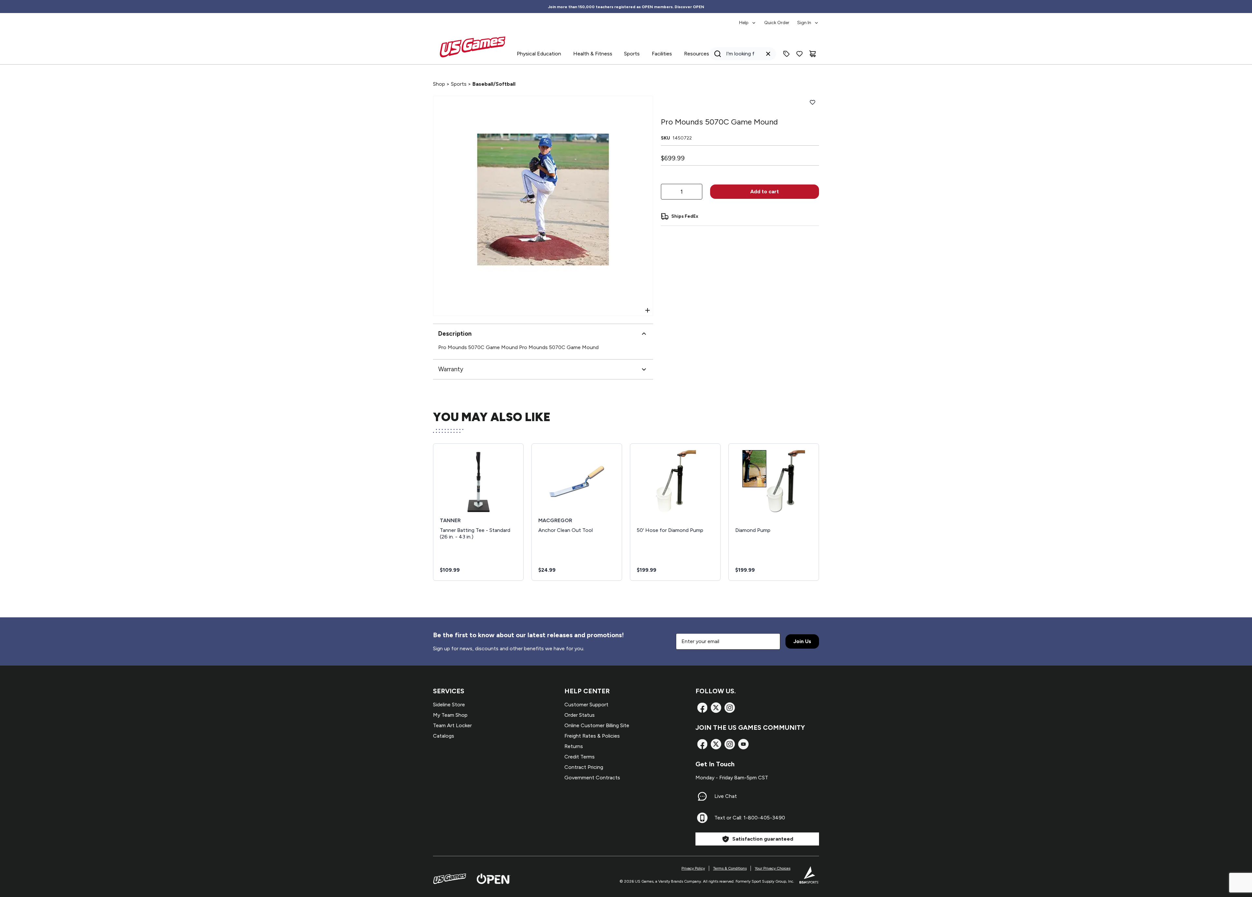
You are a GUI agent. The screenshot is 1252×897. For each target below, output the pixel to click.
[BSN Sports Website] (809, 875)
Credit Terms (579, 757)
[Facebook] (702, 707)
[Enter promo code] (786, 53)
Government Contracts (592, 777)
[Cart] (812, 53)
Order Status (579, 715)
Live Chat (725, 796)
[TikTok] (743, 744)
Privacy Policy (693, 868)
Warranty (450, 369)
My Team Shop (450, 715)
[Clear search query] (768, 53)
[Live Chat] (702, 796)
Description (454, 333)
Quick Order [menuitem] (776, 22)
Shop (439, 84)
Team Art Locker (452, 725)
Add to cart (764, 191)
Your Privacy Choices (772, 868)
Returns (573, 746)
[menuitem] (747, 19)
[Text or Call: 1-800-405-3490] (702, 818)
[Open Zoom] (647, 310)
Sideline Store (449, 704)
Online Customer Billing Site (596, 725)
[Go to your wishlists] (799, 53)
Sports (459, 84)
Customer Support (586, 704)
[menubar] (779, 19)
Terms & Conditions (730, 868)
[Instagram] (730, 707)
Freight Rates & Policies (592, 736)
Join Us (802, 641)
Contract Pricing (583, 767)
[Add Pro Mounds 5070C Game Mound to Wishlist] (812, 102)
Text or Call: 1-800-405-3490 (749, 818)
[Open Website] (493, 879)
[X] (716, 707)
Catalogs (443, 736)
